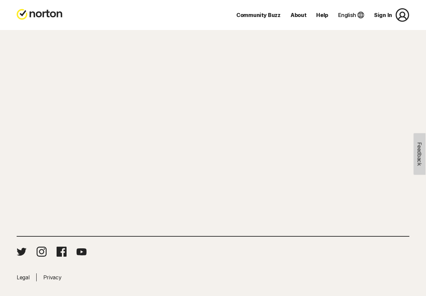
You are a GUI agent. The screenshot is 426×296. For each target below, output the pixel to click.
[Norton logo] (39, 15)
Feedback (419, 154)
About (299, 15)
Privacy (52, 277)
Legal (23, 277)
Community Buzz (258, 15)
